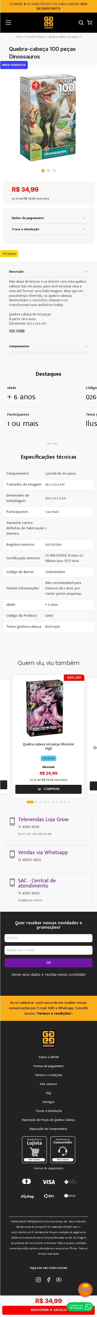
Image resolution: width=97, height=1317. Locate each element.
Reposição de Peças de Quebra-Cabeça (48, 1120)
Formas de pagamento (48, 1066)
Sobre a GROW (49, 1057)
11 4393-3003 (28, 893)
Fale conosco (48, 1084)
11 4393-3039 (28, 827)
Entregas (48, 1102)
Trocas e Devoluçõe (48, 1111)
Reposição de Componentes (48, 1129)
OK (48, 963)
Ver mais (17, 330)
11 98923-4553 (29, 860)
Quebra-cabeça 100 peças (63, 37)
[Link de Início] (20, 37)
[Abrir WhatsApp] (79, 1307)
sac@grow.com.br (30, 900)
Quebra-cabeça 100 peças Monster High (48, 746)
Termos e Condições (48, 1075)
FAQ (48, 1093)
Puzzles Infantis (35, 37)
